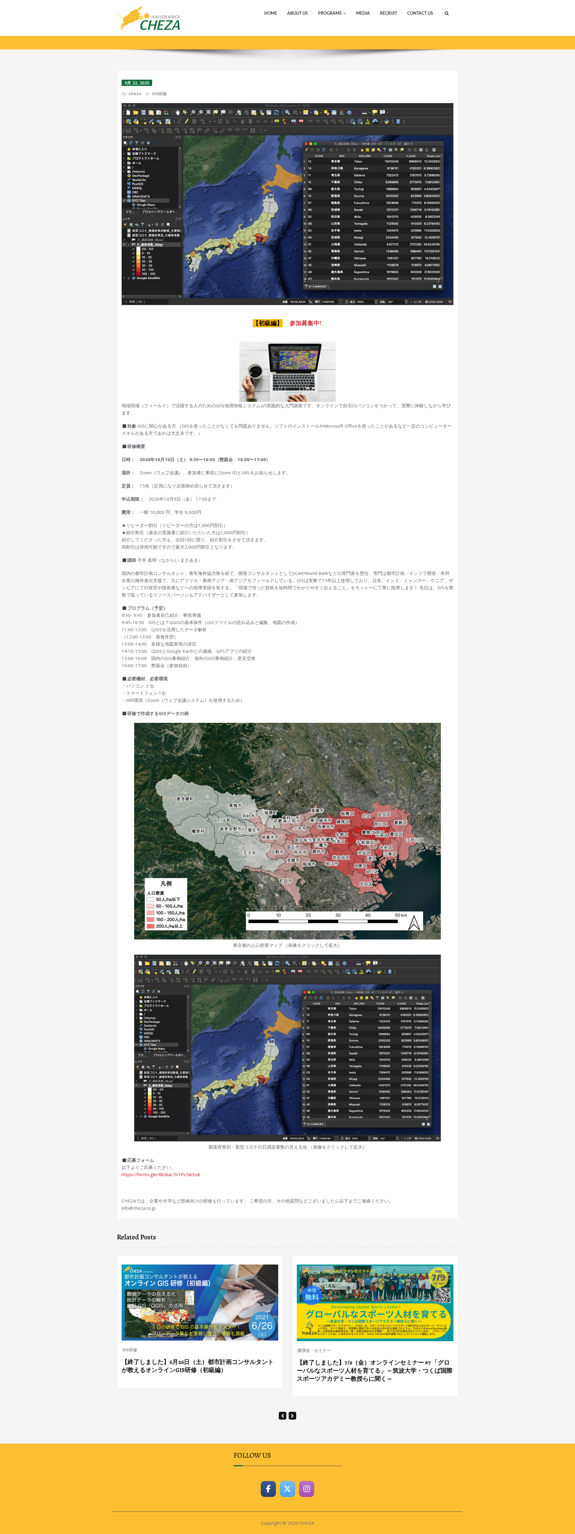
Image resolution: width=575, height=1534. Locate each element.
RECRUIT (388, 13)
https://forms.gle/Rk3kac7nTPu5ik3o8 (161, 1174)
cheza (134, 93)
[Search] (446, 13)
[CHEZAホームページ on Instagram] (306, 1489)
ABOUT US (297, 13)
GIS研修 (159, 93)
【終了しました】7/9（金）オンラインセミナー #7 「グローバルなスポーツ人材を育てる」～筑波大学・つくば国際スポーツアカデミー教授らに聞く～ (375, 1371)
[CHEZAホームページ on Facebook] (268, 1489)
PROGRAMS (330, 13)
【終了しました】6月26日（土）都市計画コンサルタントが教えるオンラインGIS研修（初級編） (198, 1366)
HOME (270, 13)
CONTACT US (420, 13)
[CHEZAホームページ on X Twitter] (287, 1489)
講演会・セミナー (314, 1350)
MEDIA (363, 13)
